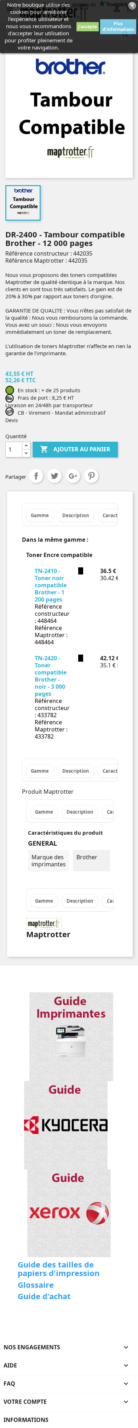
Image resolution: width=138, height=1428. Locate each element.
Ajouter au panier (75, 449)
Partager (36, 476)
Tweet (54, 476)
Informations (26, 1420)
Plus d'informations (118, 26)
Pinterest (91, 476)
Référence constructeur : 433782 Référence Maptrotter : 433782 (52, 718)
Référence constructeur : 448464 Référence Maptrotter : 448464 (52, 624)
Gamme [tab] (40, 515)
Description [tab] (75, 515)
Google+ (73, 476)
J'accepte (87, 26)
